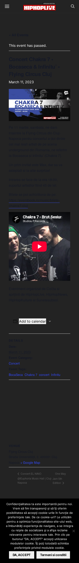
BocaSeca (16, 374)
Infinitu (55, 374)
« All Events (19, 34)
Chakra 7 (31, 374)
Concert (14, 363)
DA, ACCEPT (22, 555)
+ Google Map (30, 462)
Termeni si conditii (53, 555)
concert (44, 374)
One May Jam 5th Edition (59, 478)
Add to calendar (32, 321)
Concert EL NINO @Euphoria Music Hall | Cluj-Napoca (35, 478)
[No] (73, 531)
